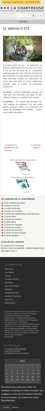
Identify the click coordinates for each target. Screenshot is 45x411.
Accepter (6, 407)
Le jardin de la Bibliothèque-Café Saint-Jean (22, 214)
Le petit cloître (10, 222)
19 (17, 376)
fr (38, 16)
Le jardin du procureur (13, 230)
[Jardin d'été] (22, 119)
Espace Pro (9, 299)
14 (28, 373)
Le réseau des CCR (12, 279)
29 (33, 380)
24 (7, 380)
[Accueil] (22, 9)
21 (28, 376)
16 (38, 373)
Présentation (9, 269)
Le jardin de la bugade (13, 225)
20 (22, 376)
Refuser (15, 407)
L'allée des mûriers (12, 206)
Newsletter (8, 289)
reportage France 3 (9, 251)
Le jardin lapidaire (11, 236)
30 (38, 380)
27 (22, 380)
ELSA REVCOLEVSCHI (12, 351)
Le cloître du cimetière (13, 211)
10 (7, 373)
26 (17, 380)
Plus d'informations (8, 400)
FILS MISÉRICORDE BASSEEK (15, 349)
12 (17, 373)
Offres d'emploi (10, 303)
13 (22, 373)
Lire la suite (8, 337)
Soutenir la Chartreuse (13, 296)
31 (7, 383)
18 (12, 376)
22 (33, 376)
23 (38, 376)
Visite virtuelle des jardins (14, 203)
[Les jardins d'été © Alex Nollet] (22, 49)
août (22, 361)
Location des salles (11, 293)
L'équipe (8, 276)
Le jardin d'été (10, 217)
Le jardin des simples (12, 228)
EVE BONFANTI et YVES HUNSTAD (16, 353)
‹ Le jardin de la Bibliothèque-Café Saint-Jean (11, 147)
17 (7, 376)
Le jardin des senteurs (13, 219)
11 (12, 373)
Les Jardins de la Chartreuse (18, 199)
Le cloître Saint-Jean (12, 209)
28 (28, 380)
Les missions (9, 272)
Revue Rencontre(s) (12, 286)
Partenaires (9, 282)
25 (12, 380)
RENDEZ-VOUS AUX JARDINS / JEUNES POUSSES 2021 (22, 248)
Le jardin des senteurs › (36, 146)
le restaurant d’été (33, 68)
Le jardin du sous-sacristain (15, 233)
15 (33, 373)
